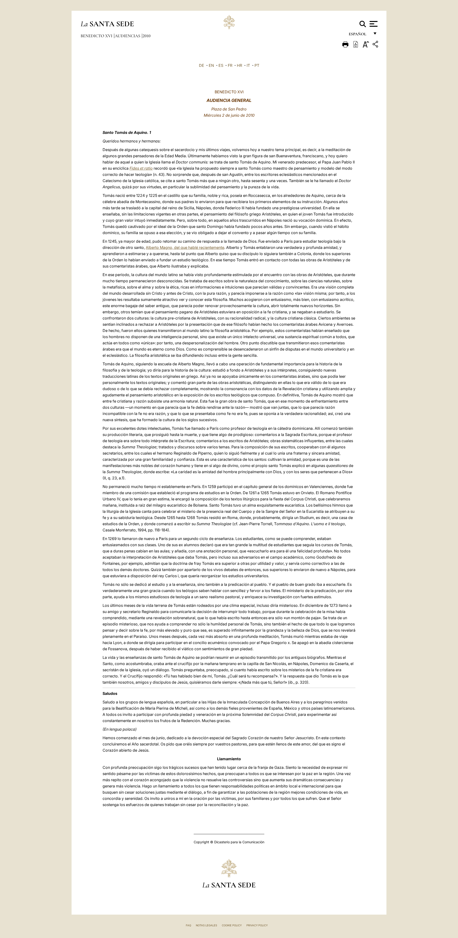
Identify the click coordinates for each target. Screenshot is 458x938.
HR (239, 65)
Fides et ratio (141, 168)
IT (248, 65)
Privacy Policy (257, 925)
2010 (147, 35)
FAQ (188, 925)
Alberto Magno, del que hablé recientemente (185, 247)
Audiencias (128, 35)
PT (257, 65)
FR (230, 65)
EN (211, 65)
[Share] (376, 45)
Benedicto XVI (97, 35)
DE (201, 65)
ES (221, 65)
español (359, 35)
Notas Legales (206, 925)
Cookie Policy (232, 925)
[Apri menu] (373, 24)
